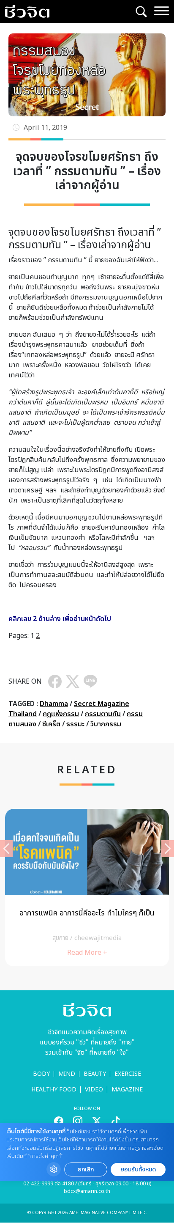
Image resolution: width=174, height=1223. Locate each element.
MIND (66, 1073)
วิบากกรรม (105, 724)
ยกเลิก (86, 1169)
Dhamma (54, 704)
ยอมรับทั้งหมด (138, 1169)
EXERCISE (127, 1073)
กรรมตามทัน (103, 714)
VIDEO (94, 1089)
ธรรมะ (75, 724)
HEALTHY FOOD (53, 1089)
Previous (6, 848)
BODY (41, 1073)
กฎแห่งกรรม (61, 714)
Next (167, 848)
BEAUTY (95, 1073)
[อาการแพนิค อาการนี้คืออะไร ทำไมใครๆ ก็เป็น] (87, 887)
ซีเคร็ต (51, 724)
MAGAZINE (127, 1089)
